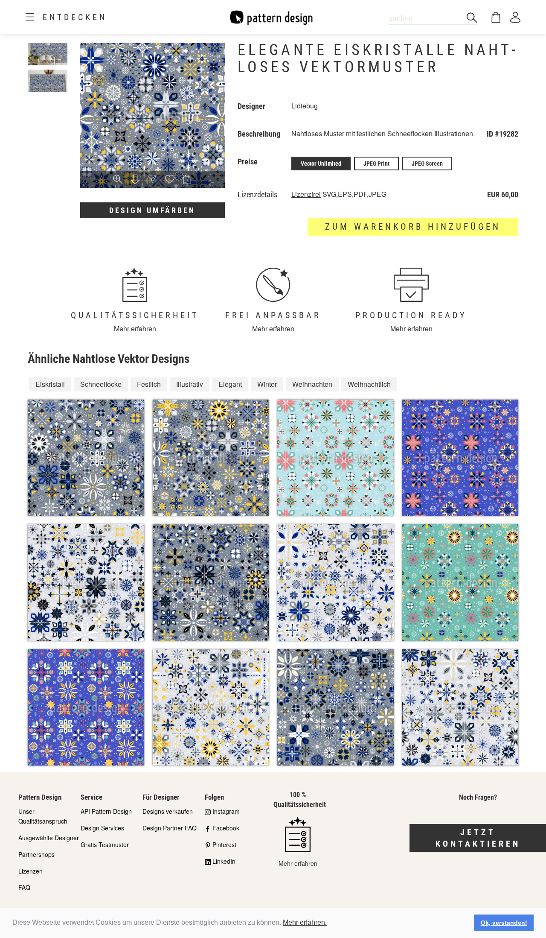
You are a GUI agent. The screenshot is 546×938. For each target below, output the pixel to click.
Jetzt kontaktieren (478, 838)
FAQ (24, 887)
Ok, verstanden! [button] (504, 922)
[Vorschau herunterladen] (135, 180)
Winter (267, 384)
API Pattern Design (106, 811)
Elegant (230, 384)
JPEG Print (376, 163)
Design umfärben (152, 210)
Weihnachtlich (369, 384)
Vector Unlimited (321, 163)
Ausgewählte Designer (48, 837)
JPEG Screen (427, 163)
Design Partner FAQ (169, 828)
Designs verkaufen (167, 811)
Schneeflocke (101, 384)
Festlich (149, 384)
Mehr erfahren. (305, 922)
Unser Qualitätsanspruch (42, 816)
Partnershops (36, 854)
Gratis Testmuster (105, 844)
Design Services (102, 828)
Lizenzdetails (257, 194)
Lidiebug (304, 106)
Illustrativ (189, 384)
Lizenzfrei (306, 194)
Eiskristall (50, 384)
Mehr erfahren (135, 328)
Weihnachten (312, 384)
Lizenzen (30, 871)
